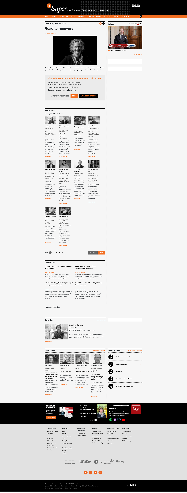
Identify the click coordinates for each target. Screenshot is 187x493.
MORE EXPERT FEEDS (98, 350)
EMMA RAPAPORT (51, 33)
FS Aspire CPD (100, 16)
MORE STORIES (101, 320)
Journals (81, 16)
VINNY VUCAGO (49, 289)
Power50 (119, 371)
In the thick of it (50, 169)
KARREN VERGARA (49, 272)
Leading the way (50, 126)
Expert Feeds (64, 16)
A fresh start (92, 126)
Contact (117, 16)
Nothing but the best (118, 51)
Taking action (63, 216)
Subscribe (125, 16)
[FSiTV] (139, 23)
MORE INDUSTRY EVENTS (135, 350)
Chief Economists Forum (124, 379)
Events (90, 16)
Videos (73, 16)
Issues (54, 16)
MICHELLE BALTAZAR (80, 272)
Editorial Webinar (121, 364)
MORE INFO (83, 416)
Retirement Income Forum (124, 357)
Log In (109, 16)
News (46, 16)
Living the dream (50, 216)
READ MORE (48, 156)
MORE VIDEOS (138, 54)
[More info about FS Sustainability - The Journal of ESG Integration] (102, 411)
